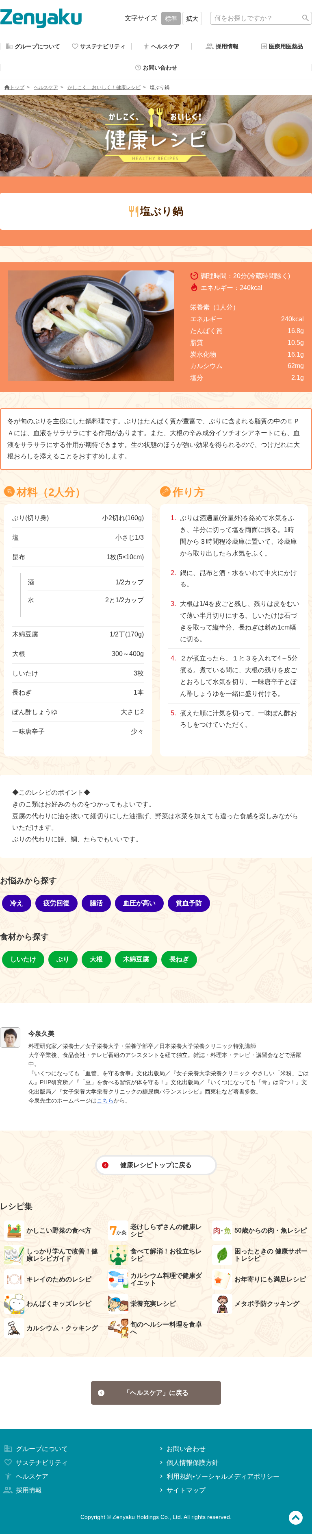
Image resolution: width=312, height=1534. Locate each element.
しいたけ (23, 959)
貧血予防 (189, 903)
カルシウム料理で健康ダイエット (166, 1279)
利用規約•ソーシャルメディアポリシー (223, 1476)
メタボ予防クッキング (266, 1303)
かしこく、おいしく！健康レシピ (104, 87)
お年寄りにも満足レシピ (270, 1279)
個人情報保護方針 (193, 1462)
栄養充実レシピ (153, 1303)
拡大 (192, 18)
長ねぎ (179, 959)
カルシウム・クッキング (62, 1328)
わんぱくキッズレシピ (58, 1303)
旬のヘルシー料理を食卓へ (166, 1328)
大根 (96, 959)
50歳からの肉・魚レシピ (270, 1230)
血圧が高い (139, 903)
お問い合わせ (186, 1448)
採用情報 (29, 1490)
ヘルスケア (46, 87)
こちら (105, 1100)
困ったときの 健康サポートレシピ (271, 1255)
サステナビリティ (42, 1462)
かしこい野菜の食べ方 (58, 1230)
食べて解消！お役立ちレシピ (166, 1255)
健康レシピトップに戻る (156, 1164)
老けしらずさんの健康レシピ (166, 1230)
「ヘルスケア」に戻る (156, 1392)
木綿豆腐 (136, 959)
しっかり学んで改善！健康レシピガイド (62, 1255)
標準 (171, 18)
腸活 (96, 903)
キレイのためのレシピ (58, 1279)
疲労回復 (56, 903)
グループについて (42, 1448)
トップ (17, 87)
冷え (16, 903)
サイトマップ (186, 1490)
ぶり (62, 959)
